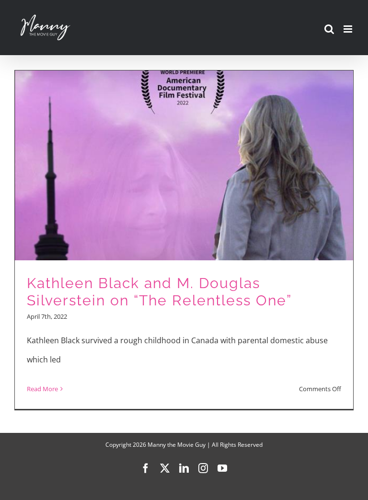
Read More (42, 388)
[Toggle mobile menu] (349, 29)
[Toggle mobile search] (329, 29)
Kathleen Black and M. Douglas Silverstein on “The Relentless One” (159, 292)
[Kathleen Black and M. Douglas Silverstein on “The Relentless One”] (184, 239)
